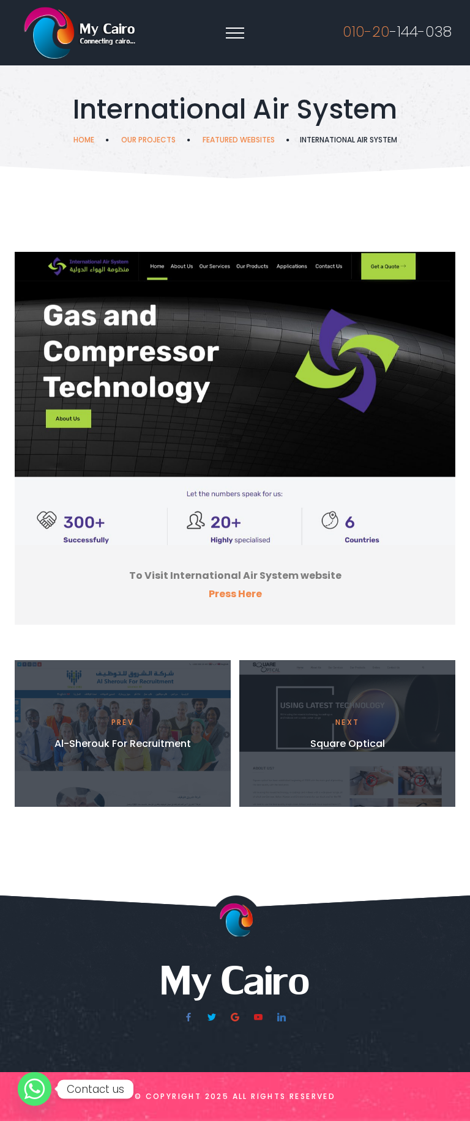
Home (83, 139)
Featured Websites (239, 139)
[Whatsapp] (34, 1089)
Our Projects (148, 139)
